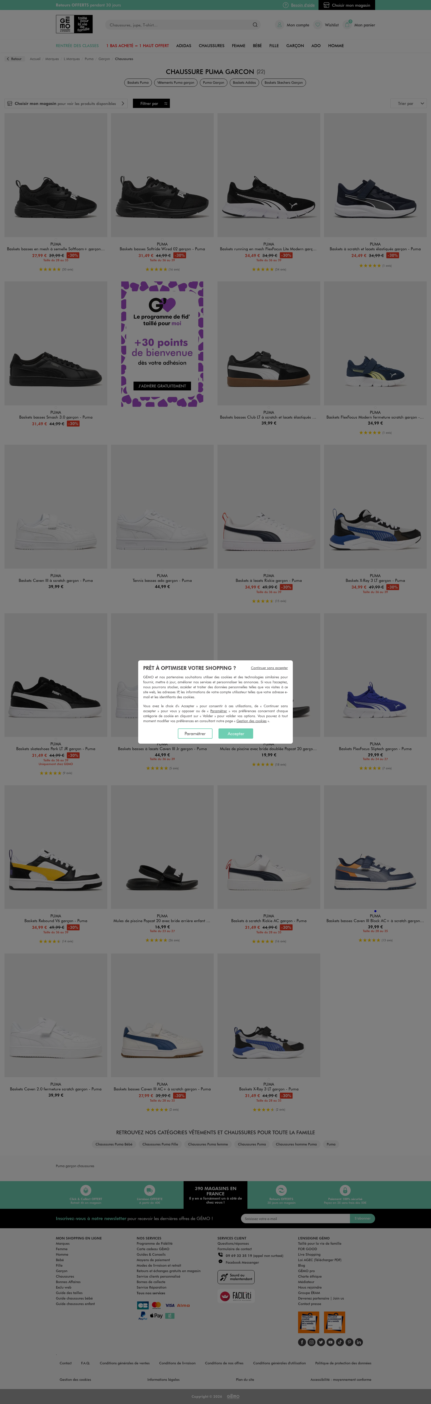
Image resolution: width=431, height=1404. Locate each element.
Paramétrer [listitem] (195, 733)
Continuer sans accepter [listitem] (269, 667)
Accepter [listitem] (236, 733)
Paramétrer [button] (218, 710)
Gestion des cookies (251, 720)
